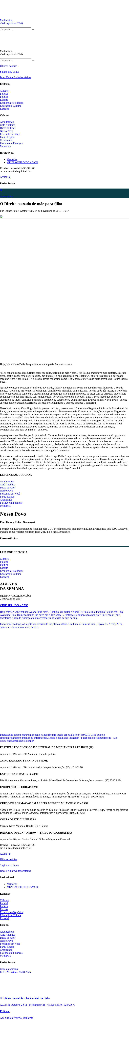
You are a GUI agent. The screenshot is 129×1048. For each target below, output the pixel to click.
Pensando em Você (10, 134)
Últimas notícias (8, 66)
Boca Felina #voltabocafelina (15, 77)
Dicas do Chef (7, 128)
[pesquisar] (33, 29)
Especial (4, 108)
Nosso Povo (6, 131)
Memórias (5, 146)
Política (4, 96)
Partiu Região (7, 137)
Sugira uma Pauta (9, 71)
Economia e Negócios (11, 102)
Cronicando (6, 140)
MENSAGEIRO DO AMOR (22, 162)
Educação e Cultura (10, 105)
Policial (4, 93)
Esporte (4, 99)
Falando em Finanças (11, 143)
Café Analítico (7, 125)
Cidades (4, 90)
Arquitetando (7, 121)
